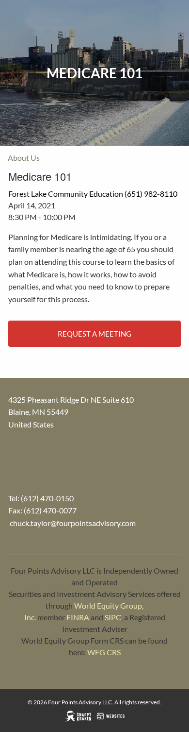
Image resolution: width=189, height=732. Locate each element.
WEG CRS (104, 652)
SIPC (113, 617)
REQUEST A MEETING (94, 333)
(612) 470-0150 (47, 498)
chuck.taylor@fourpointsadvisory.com (73, 523)
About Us (24, 157)
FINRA (77, 617)
